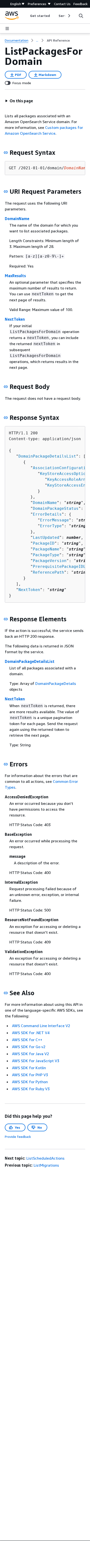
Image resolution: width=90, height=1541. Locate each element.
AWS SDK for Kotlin (29, 1067)
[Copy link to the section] (6, 152)
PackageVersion (49, 560)
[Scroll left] (27, 16)
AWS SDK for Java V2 (30, 1053)
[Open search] (81, 16)
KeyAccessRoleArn (66, 479)
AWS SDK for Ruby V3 (31, 1088)
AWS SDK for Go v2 (28, 1046)
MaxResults (15, 275)
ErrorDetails (47, 514)
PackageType (46, 555)
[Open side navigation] (7, 28)
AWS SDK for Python (30, 1081)
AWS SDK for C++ (27, 1039)
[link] (58, 40)
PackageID (43, 543)
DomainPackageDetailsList (47, 456)
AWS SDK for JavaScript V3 (35, 1060)
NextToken (15, 319)
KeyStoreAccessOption (64, 473)
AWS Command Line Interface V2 (41, 1025)
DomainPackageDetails (55, 683)
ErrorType (51, 526)
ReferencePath (48, 572)
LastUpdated (46, 537)
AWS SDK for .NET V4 (30, 1032)
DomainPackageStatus (55, 508)
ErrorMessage (54, 520)
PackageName (46, 549)
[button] (19, 100)
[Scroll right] (69, 16)
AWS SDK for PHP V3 (30, 1074)
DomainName (17, 218)
